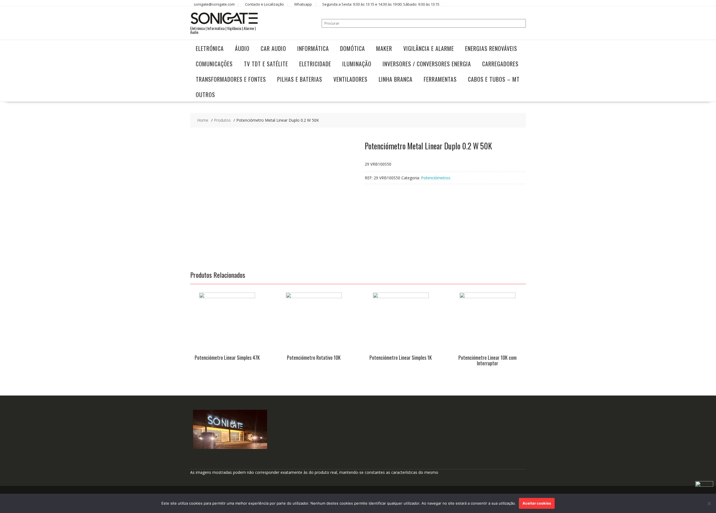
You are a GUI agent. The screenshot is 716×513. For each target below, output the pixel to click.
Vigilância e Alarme (428, 48)
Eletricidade (315, 64)
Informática (313, 48)
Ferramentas (440, 79)
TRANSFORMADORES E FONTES (231, 79)
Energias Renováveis (491, 48)
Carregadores (500, 64)
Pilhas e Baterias (299, 79)
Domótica (352, 48)
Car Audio (273, 48)
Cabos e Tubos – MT (494, 79)
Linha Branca (396, 79)
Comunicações (214, 64)
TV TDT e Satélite (266, 64)
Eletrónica (210, 48)
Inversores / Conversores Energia (427, 64)
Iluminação (356, 64)
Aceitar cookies (536, 503)
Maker (384, 48)
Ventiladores (350, 79)
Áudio (242, 48)
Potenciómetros (435, 177)
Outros (205, 94)
